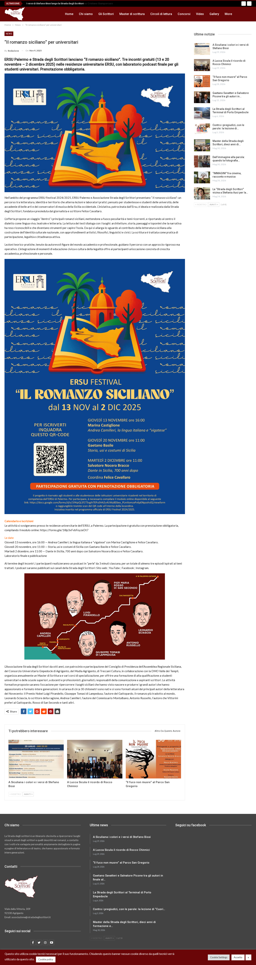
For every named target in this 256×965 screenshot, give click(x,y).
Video (200, 14)
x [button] (248, 957)
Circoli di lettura (161, 14)
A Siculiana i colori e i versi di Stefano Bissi (122, 837)
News (9, 33)
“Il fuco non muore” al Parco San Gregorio (121, 862)
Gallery (214, 14)
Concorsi (184, 14)
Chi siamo (86, 14)
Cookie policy (45, 959)
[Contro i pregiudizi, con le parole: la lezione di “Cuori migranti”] (202, 129)
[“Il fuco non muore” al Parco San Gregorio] (153, 759)
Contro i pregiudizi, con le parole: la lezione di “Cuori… (129, 909)
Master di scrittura (132, 14)
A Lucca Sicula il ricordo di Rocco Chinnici (121, 850)
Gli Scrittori (106, 14)
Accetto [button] (238, 957)
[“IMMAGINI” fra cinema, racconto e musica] (202, 178)
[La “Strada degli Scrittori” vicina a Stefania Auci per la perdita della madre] (202, 193)
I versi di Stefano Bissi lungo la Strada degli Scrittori (53, 3)
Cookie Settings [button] (218, 957)
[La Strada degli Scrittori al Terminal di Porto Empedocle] (202, 113)
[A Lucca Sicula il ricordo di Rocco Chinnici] (94, 759)
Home (69, 14)
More (228, 14)
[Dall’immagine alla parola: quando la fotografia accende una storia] (202, 161)
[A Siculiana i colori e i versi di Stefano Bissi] (36, 759)
